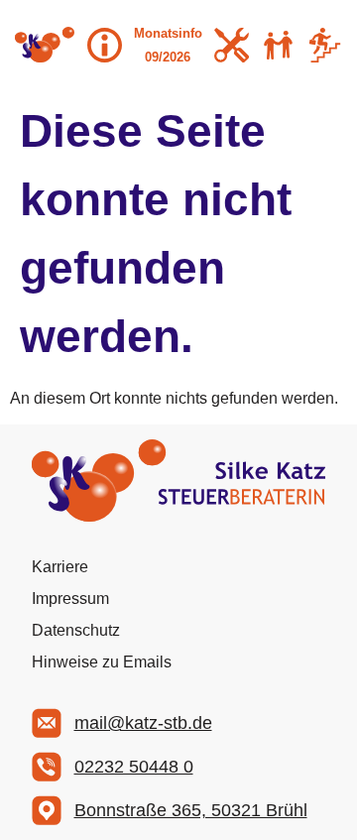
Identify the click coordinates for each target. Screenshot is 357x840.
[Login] (231, 45)
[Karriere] (324, 45)
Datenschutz (76, 630)
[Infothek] (104, 45)
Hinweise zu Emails (102, 662)
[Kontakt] (278, 45)
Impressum (70, 598)
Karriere (60, 566)
